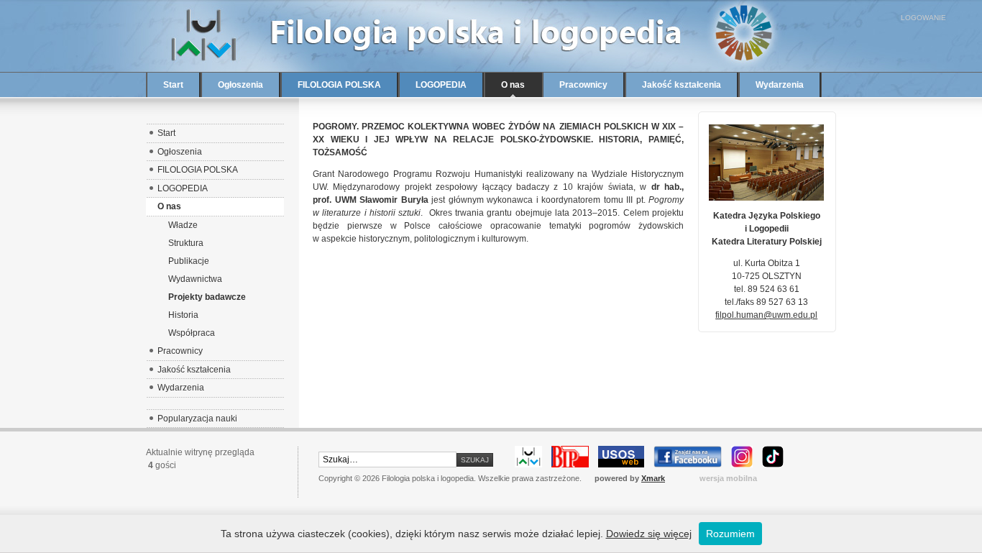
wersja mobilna (728, 478)
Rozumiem (730, 533)
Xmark (653, 478)
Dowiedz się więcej (649, 533)
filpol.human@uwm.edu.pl (766, 315)
